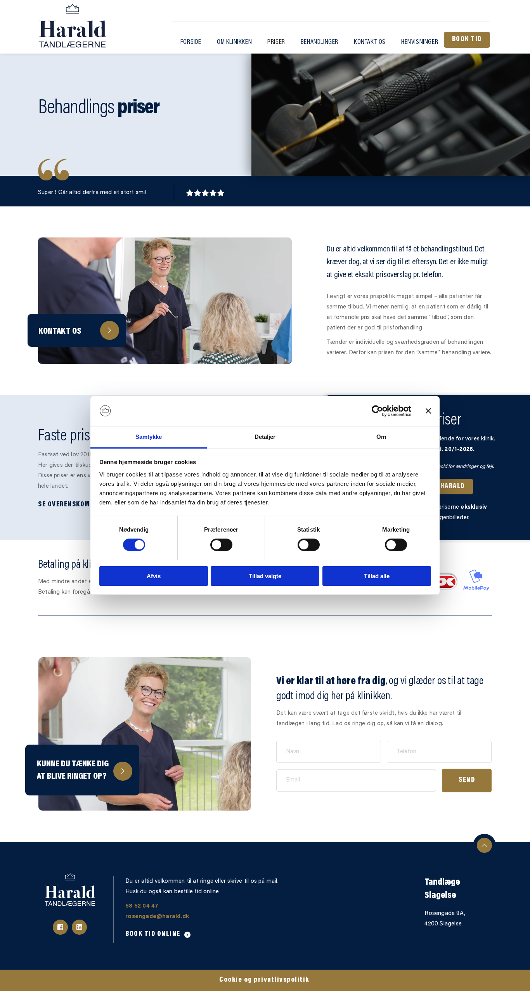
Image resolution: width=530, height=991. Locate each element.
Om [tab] (381, 436)
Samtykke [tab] (148, 436)
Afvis (154, 576)
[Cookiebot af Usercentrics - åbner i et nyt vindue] (377, 411)
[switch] (221, 545)
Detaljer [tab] (265, 436)
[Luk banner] (428, 411)
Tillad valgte (265, 576)
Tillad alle (377, 576)
